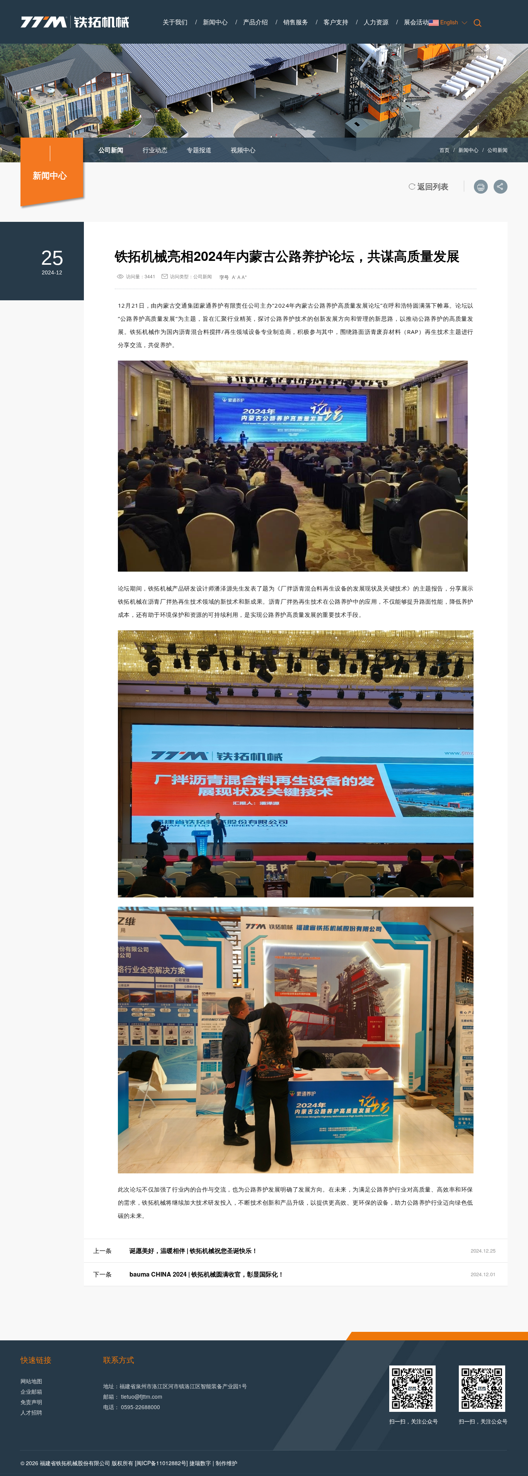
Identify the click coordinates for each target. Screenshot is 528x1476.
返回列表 (428, 186)
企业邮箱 (31, 1391)
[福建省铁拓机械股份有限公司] (74, 21)
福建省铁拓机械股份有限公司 (75, 1463)
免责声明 (31, 1402)
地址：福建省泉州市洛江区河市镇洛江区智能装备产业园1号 (175, 1386)
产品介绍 (255, 21)
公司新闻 (111, 149)
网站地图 (31, 1381)
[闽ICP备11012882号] (161, 1463)
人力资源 (376, 21)
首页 (444, 149)
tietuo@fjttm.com (141, 1396)
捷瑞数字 (200, 1463)
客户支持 (336, 21)
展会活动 (416, 21)
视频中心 (243, 149)
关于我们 (175, 21)
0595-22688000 (140, 1407)
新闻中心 (215, 21)
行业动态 (155, 149)
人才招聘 (31, 1412)
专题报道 (199, 149)
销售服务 (295, 21)
